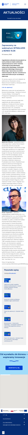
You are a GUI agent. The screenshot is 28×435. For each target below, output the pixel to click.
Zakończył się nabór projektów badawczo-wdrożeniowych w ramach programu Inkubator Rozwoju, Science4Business (12, 287)
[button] (24, 414)
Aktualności (12, 273)
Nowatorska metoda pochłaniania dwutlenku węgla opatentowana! (11, 300)
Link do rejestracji (7, 87)
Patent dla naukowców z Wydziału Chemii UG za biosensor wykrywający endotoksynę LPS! (13, 339)
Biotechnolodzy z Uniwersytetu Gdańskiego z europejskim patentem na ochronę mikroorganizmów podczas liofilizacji (13, 325)
